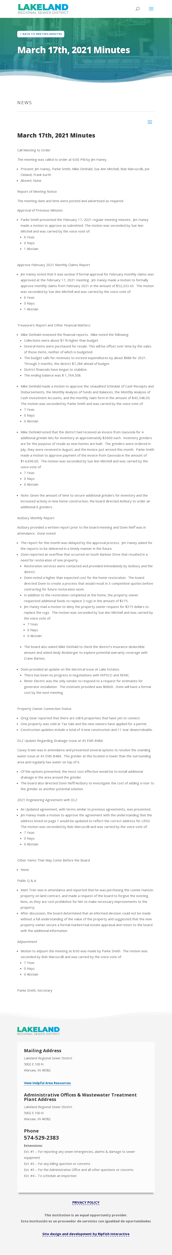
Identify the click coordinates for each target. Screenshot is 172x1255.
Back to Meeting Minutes (42, 33)
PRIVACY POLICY (85, 1202)
